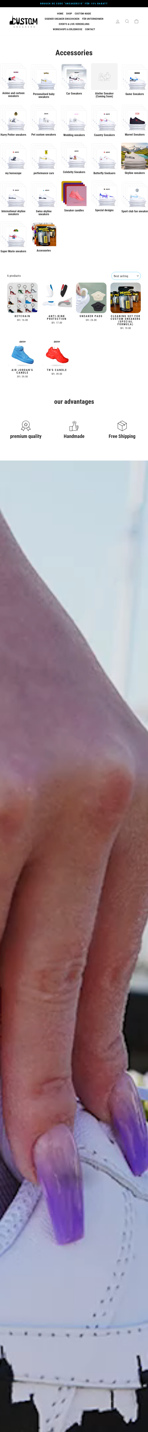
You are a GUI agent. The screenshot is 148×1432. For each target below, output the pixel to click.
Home (60, 13)
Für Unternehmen (92, 18)
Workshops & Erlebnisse (67, 29)
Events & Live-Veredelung (74, 24)
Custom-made (83, 13)
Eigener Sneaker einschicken (62, 18)
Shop (69, 13)
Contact (90, 29)
